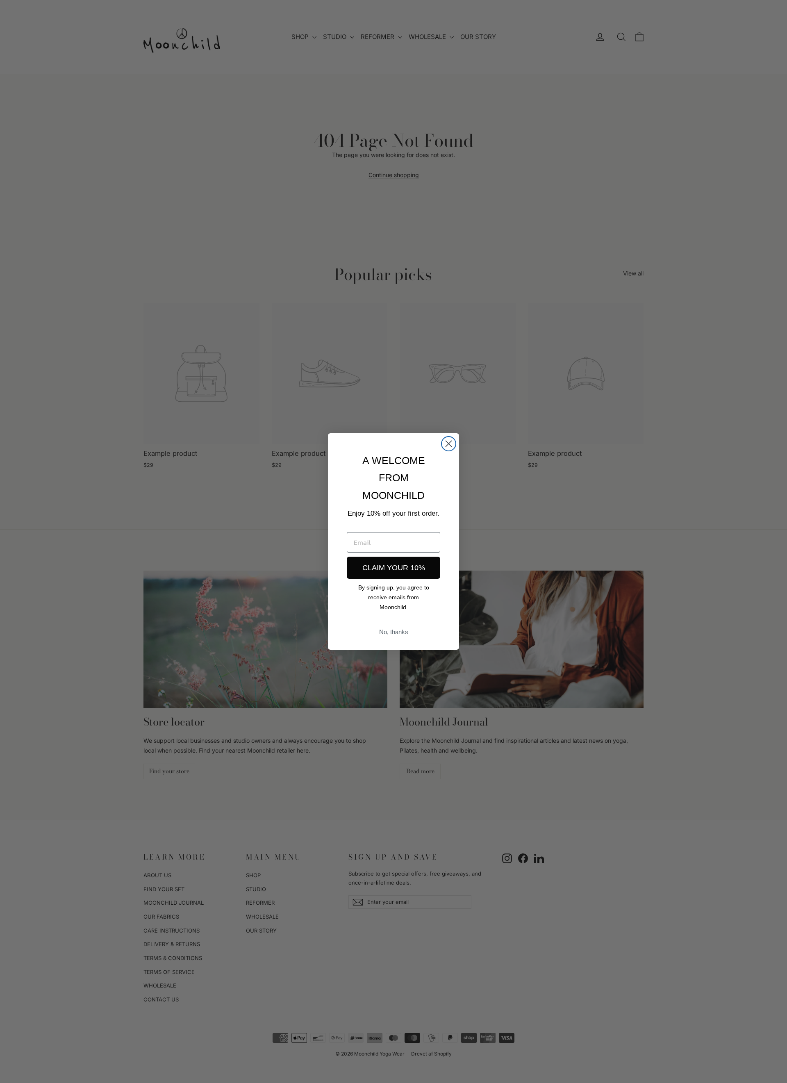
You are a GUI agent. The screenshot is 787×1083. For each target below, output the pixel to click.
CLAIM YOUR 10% (393, 568)
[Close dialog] (448, 444)
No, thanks (393, 631)
